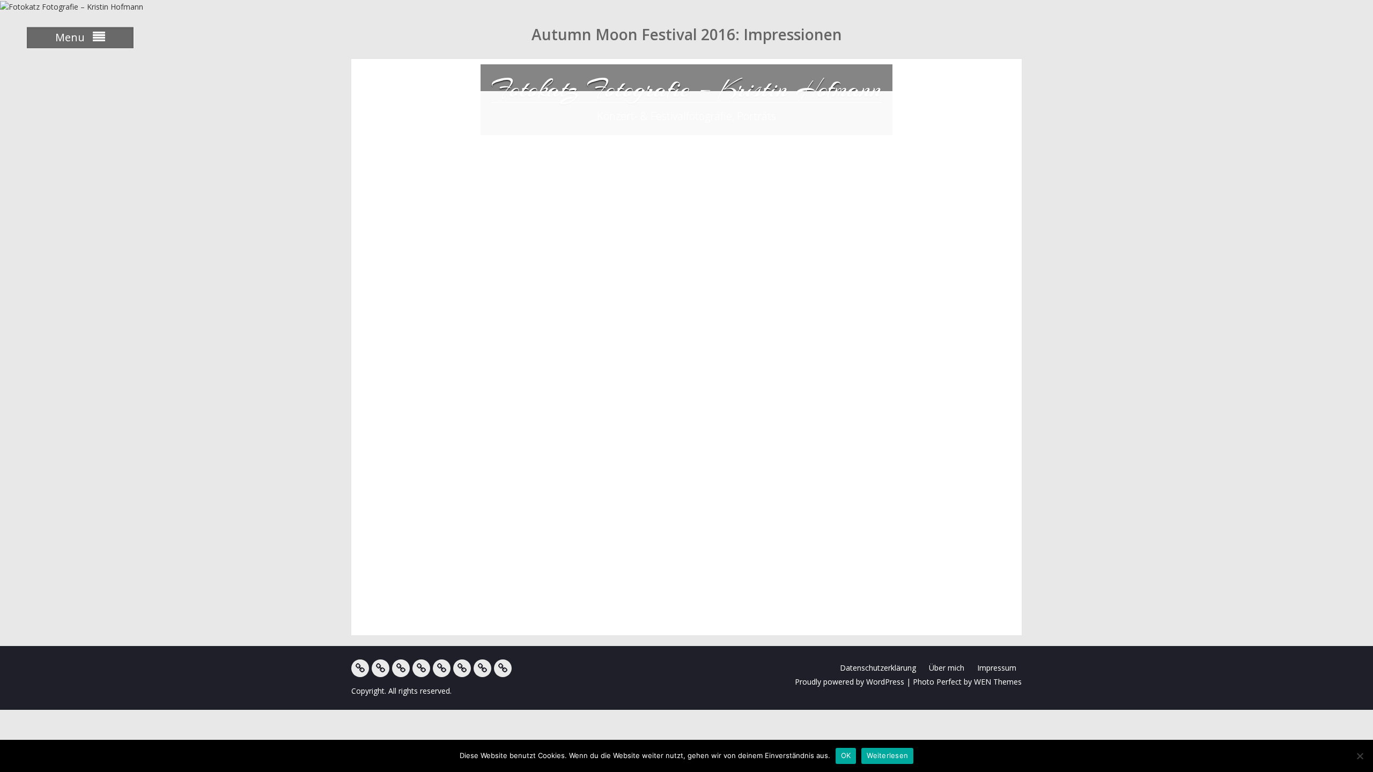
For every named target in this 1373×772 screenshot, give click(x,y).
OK (846, 755)
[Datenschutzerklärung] (503, 668)
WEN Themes (998, 682)
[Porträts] (442, 668)
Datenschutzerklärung (878, 668)
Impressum (996, 668)
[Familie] (401, 668)
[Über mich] (462, 668)
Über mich (946, 668)
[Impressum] (482, 668)
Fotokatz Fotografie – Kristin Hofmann (686, 88)
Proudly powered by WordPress (849, 682)
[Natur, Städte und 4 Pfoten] (380, 668)
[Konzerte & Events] (360, 668)
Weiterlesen (887, 755)
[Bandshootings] (421, 668)
